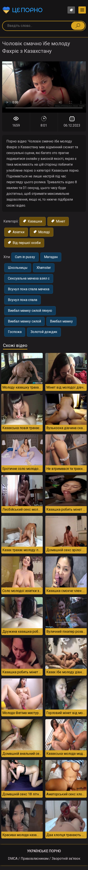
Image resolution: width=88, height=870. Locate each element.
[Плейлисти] (71, 10)
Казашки (34, 221)
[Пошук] (78, 26)
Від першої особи (26, 243)
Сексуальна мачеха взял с (29, 278)
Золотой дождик (44, 332)
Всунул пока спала (22, 300)
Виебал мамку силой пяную (30, 311)
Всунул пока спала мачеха (28, 289)
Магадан (51, 257)
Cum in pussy (25, 257)
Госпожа (15, 332)
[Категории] (82, 10)
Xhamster (44, 268)
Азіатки (18, 232)
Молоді (43, 232)
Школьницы (18, 268)
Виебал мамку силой (24, 321)
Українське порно (44, 851)
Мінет (60, 221)
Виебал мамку (61, 321)
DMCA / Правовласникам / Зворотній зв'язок (44, 858)
